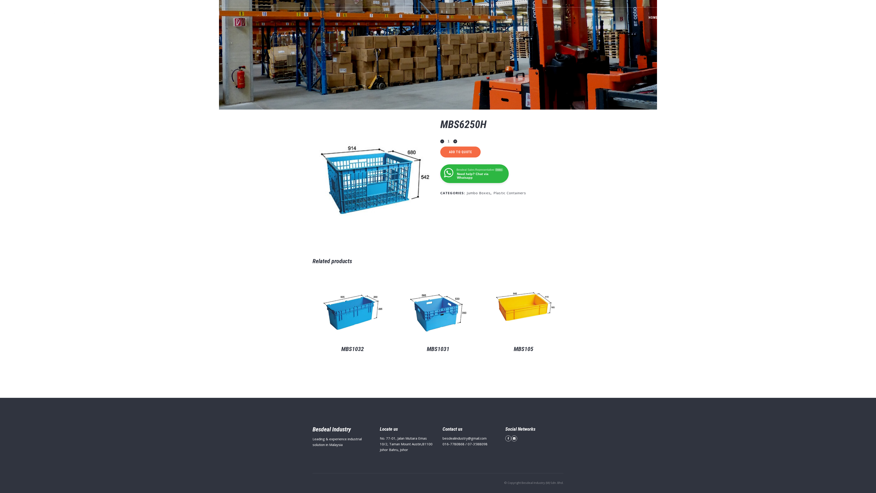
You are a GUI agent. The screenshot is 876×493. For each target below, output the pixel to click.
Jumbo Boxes (478, 193)
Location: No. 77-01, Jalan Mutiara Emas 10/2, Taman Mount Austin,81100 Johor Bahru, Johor (745, 4)
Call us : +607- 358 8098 (830, 4)
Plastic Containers (509, 193)
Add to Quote (460, 152)
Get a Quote (842, 17)
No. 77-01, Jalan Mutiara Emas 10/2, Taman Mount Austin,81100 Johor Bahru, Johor (406, 444)
